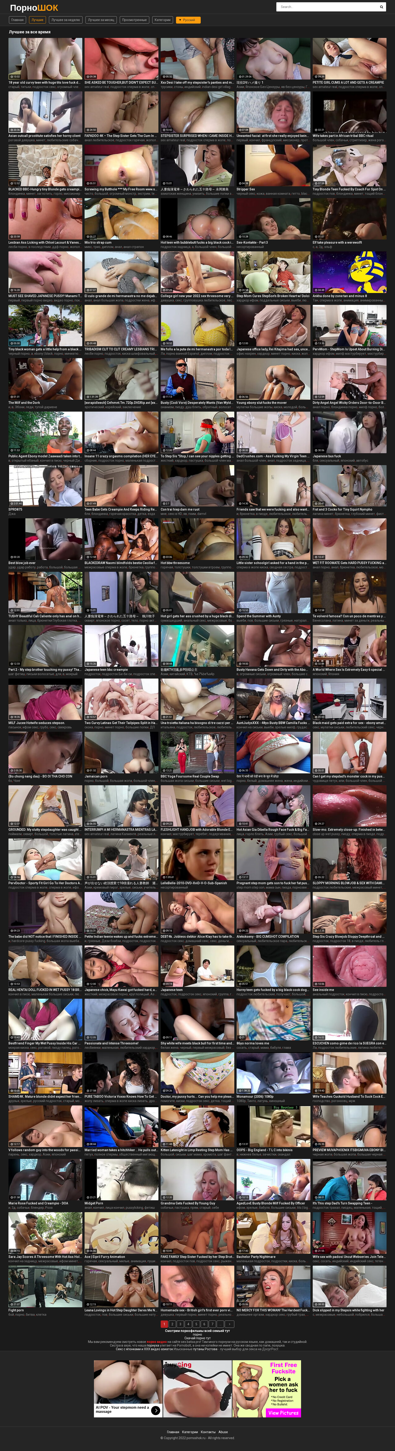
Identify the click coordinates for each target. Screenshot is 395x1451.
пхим (192, 514)
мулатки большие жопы (254, 407)
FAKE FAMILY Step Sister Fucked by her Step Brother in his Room (198, 1257)
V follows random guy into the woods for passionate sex (45, 1150)
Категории (163, 20)
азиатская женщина (176, 193)
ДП (152, 727)
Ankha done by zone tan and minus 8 (340, 296)
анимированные (372, 300)
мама (265, 1047)
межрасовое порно (113, 994)
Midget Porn (94, 1203)
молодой (290, 407)
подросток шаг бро (309, 567)
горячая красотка (122, 514)
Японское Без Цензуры (263, 87)
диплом (107, 247)
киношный (277, 1101)
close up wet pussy (326, 834)
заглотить (44, 193)
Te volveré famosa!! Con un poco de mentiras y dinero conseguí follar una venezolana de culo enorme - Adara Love (350, 616)
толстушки (182, 567)
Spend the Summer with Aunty (259, 616)
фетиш (149, 1207)
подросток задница (175, 247)
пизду (179, 407)
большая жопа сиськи (177, 781)
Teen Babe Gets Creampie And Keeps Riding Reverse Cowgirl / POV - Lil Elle (121, 509)
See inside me (323, 990)
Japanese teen (172, 990)
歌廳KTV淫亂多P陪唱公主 (179, 669)
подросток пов (324, 193)
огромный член (68, 87)
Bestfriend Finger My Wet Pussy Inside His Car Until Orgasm (45, 1043)
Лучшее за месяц (101, 20)
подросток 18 (340, 941)
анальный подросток (328, 994)
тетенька (381, 1261)
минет (40, 140)
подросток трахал (326, 1207)
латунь (262, 1101)
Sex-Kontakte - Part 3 (252, 242)
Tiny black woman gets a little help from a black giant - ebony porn (45, 349)
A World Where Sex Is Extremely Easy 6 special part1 (350, 669)
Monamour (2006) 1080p (255, 1096)
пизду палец (61, 1047)
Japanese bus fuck (327, 456)
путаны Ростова (205, 1349)
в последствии (40, 247)
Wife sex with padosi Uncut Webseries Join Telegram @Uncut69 (350, 1257)
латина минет (323, 514)
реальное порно (231, 1314)
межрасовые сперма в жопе (106, 567)
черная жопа (322, 1154)
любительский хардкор (137, 1047)
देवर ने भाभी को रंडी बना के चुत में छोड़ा (258, 776)
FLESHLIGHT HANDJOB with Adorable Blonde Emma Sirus (198, 829)
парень (13, 1154)
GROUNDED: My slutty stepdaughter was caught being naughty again (45, 829)
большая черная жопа (374, 1154)
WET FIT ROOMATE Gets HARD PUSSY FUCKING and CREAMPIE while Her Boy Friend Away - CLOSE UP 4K (350, 563)
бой (11, 1314)
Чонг (17, 781)
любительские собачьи (64, 140)
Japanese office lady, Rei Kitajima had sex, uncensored (273, 349)
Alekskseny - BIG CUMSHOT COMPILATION (268, 936)
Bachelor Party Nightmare (256, 1257)
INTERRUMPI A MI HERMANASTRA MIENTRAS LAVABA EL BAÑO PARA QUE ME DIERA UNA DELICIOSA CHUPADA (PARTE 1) (121, 829)
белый (252, 781)
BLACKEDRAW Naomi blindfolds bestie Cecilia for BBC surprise (121, 563)
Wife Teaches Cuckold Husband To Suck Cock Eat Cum (350, 1096)
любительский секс (360, 727)
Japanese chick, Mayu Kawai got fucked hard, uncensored (121, 990)
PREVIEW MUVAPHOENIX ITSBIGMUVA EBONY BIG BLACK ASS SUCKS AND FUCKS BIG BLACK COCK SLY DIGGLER (350, 1150)
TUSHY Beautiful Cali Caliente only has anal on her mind (45, 616)
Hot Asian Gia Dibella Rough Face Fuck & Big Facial (273, 829)
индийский (192, 87)
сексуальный (329, 460)
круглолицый (139, 994)
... (220, 1324)
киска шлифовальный (138, 353)
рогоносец (339, 1101)
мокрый (71, 674)
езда (151, 514)
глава (286, 1047)
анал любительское (99, 140)
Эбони (19, 407)
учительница (153, 887)
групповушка (155, 567)
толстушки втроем (206, 567)
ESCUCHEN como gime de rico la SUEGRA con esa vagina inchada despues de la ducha (350, 1043)
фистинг (382, 514)
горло (58, 193)
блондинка (16, 193)
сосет (125, 620)
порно (58, 353)
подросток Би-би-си (117, 674)
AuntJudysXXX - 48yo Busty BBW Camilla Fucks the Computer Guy (273, 723)
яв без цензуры (292, 87)
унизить (198, 193)
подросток (113, 353)
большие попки (137, 727)
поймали (15, 834)
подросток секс (44, 87)
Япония (333, 674)
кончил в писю (51, 460)
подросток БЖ (224, 353)
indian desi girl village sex (220, 87)
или (341, 781)
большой (101, 193)
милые (124, 1261)
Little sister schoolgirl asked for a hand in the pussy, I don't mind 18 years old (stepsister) (273, 563)
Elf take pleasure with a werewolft (337, 242)
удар (12, 567)
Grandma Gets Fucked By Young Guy (188, 1203)
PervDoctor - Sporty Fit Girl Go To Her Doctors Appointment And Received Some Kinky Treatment (45, 883)
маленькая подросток (142, 460)
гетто (296, 193)
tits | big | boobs (308, 1207)
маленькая (110, 1047)
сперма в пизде (363, 834)
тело (134, 620)
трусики (167, 87)
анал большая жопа (108, 300)
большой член (323, 140)
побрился (362, 1314)
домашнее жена (270, 781)
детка (141, 514)
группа (223, 994)
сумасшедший (171, 620)
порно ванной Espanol (182, 353)
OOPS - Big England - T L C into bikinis (265, 1150)
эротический (94, 407)
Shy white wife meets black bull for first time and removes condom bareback (198, 1043)
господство (321, 1101)
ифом (241, 1207)
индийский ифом (306, 781)
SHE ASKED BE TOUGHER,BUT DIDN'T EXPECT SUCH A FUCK (121, 82)
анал (118, 247)
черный (185, 1047)
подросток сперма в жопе (129, 87)
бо (10, 781)
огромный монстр (122, 193)
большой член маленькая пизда (229, 460)
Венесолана (322, 620)
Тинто (251, 1101)
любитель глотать (378, 941)
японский (348, 460)
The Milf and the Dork (24, 403)
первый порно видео (37, 300)
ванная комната (278, 193)
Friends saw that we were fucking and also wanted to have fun (273, 509)
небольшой (345, 1314)
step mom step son (250, 887)
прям (194, 1207)
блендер (37, 1207)
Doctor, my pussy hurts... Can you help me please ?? (198, 1096)
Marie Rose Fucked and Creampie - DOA (38, 1203)
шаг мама (194, 1154)
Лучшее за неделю (65, 20)
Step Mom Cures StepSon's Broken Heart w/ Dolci (273, 296)
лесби (231, 300)
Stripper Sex (246, 189)
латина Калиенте (123, 834)
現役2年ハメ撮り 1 (250, 82)
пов (250, 620)
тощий (377, 1207)
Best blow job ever (22, 563)
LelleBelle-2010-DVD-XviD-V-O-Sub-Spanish (194, 883)
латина (337, 620)
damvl (201, 514)
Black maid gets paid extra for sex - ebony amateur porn (350, 723)
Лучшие (37, 20)
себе (215, 1207)
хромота (209, 1154)
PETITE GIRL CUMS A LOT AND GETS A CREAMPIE (348, 82)
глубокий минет (363, 514)
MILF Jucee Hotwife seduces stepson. (36, 723)
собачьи (342, 140)
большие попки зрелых (223, 193)
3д (321, 247)
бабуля (275, 1047)
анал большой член (251, 460)
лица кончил (114, 1207)
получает (283, 994)
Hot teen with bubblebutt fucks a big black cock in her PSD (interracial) (198, 242)
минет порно (280, 353)
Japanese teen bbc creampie (106, 669)
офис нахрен (246, 353)
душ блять (193, 407)
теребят (201, 834)
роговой (44, 1047)
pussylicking (134, 1207)
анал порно (321, 407)
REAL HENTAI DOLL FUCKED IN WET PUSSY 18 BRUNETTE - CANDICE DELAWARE (45, 990)
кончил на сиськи (250, 727)
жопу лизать (94, 1101)
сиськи (137, 887)
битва (30, 1314)
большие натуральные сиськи (157, 1314)
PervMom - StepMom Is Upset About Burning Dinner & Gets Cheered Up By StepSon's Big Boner (350, 349)
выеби (296, 300)
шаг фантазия (228, 1154)
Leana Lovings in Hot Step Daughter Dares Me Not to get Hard (121, 1310)
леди (29, 407)
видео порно (63, 300)
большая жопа (75, 567)
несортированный (250, 247)
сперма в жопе (331, 300)
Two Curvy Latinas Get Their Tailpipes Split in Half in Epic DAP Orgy (121, 723)
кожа (260, 193)
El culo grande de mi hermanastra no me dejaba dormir (121, 296)
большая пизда (382, 1314)
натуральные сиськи (309, 620)
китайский (177, 674)
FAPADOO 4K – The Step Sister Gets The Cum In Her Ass (121, 136)
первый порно (186, 1314)
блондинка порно (344, 407)
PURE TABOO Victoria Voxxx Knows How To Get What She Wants (121, 1096)
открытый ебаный (25, 460)
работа (42, 567)
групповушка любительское (204, 300)
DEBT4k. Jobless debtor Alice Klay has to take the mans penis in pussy (198, 936)
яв (185, 514)
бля (315, 460)
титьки (26, 87)
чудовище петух (325, 781)
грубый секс (283, 834)
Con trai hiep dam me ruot (180, 509)
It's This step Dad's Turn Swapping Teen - (342, 1203)
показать (81, 300)
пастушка (196, 460)
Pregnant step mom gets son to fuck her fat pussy (273, 883)
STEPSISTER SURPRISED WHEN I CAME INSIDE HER (198, 136)
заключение (132, 407)
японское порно (108, 620)
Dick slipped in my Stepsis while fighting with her (348, 1310)
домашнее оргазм (250, 1314)
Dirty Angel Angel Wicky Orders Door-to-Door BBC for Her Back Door (350, 403)
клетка (41, 1314)
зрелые (125, 887)
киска (296, 353)
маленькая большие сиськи (52, 994)
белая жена (170, 1047)
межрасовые (217, 620)
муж (352, 1101)
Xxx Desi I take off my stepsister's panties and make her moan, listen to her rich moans (198, 82)
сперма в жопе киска (252, 567)
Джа (12, 514)
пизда (286, 887)
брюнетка (247, 514)
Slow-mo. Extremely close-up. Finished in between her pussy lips (350, 829)
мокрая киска (18, 1047)
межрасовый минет (367, 887)
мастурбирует (378, 353)
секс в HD (175, 514)
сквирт (90, 620)
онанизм (167, 407)
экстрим (144, 193)
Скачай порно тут (197, 1338)
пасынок (14, 727)
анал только (17, 620)
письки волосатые (40, 674)
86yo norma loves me (253, 1043)
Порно (22, 7)
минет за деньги (356, 620)
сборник (91, 460)
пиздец (346, 1207)
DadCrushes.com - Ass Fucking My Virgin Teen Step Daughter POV (273, 456)
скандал (284, 1154)
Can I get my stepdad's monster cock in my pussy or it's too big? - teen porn (350, 776)
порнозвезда (302, 887)
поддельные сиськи (275, 300)
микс (88, 247)
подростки (279, 1261)
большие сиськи (266, 620)
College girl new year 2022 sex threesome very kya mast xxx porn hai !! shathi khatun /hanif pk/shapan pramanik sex (198, 296)
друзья (13, 1101)
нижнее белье (250, 1154)
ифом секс (30, 727)
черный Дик (72, 460)
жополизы (154, 140)
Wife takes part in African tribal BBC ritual (343, 136)
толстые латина (61, 834)
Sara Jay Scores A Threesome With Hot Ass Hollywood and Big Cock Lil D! (45, 1257)
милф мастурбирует (351, 353)
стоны (178, 87)
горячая (167, 567)
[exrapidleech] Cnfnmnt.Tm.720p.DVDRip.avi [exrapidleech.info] (121, 403)
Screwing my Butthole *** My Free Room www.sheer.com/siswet (121, 189)
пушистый (155, 1261)
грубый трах (296, 1314)
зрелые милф (285, 727)
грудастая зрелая (310, 727)
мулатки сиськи (332, 727)
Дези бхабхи (111, 941)
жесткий (167, 460)
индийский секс (362, 1261)
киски (180, 1101)
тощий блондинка (378, 193)
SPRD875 (15, 509)
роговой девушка (21, 140)
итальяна (168, 727)
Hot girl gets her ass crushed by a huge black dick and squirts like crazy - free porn (198, 616)
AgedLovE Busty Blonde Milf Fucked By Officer (271, 1203)
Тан (315, 300)
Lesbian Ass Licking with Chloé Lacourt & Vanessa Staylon (45, 242)
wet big (226, 781)
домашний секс (197, 941)
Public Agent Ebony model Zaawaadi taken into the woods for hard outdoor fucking (45, 456)
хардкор (263, 353)
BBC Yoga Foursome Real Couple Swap (190, 776)
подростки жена (137, 300)
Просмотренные (134, 20)
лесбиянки (93, 1047)
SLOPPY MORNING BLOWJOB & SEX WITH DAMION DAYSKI (350, 883)
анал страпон (133, 247)
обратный (210, 407)
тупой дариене (46, 407)
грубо (44, 727)
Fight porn (16, 1310)
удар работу (26, 567)
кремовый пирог (105, 887)
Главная (17, 20)
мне (164, 514)
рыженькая (229, 1261)
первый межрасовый (208, 1047)
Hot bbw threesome (175, 563)
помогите (168, 1101)
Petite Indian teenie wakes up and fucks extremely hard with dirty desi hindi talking (121, 936)
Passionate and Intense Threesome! (112, 1043)
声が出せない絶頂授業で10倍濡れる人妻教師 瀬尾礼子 (121, 883)
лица (32, 620)
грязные (286, 620)
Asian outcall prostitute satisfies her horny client (44, 136)
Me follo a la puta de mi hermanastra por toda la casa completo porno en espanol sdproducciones (198, 349)
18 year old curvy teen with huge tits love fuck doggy (45, 82)
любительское (280, 514)
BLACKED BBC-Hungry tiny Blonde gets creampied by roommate (45, 189)
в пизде (262, 514)
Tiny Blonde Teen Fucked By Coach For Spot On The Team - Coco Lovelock (350, 189)
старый (13, 87)
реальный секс (382, 620)
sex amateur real (97, 87)
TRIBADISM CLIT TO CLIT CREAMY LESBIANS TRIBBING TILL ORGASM (121, 349)
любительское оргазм (233, 727)
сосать (242, 1047)
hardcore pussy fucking (28, 941)
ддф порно (60, 247)
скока (89, 727)
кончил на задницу (22, 1261)
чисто (89, 193)
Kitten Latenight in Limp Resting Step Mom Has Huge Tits (198, 1150)
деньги (223, 941)
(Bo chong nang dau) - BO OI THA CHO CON (40, 776)
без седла (233, 1047)
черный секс (246, 193)
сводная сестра (281, 567)
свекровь (65, 727)
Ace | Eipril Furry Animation (105, 1257)
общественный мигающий (139, 1154)
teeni (155, 193)
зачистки (269, 1154)
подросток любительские (332, 887)
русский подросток (47, 1101)
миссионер (291, 140)
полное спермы (106, 1154)
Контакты (208, 1432)
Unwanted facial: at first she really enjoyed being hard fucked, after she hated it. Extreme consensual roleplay (273, 136)
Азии (240, 87)
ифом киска (81, 887)
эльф (328, 247)
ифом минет (68, 1261)
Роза (49, 1207)
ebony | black (43, 353)
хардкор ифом (247, 300)
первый (242, 140)
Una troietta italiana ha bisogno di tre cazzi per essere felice (198, 723)
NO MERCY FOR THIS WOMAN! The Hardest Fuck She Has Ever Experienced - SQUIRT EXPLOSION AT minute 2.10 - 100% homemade (273, 1310)
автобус (362, 460)
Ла (163, 353)
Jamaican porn (96, 776)
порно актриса (150, 620)
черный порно (19, 353)
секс (178, 300)
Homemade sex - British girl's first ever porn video (198, 1310)
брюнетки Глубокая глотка (57, 620)
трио (96, 247)
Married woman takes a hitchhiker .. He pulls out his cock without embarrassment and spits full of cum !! (121, 1150)
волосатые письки (232, 407)
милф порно (368, 407)
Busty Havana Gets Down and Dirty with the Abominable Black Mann (273, 669)
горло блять (255, 834)
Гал (308, 87)
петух (89, 1154)
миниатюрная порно (80, 353)
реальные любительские (156, 834)
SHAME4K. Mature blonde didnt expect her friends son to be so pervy (45, 1096)
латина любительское (374, 1047)
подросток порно (111, 460)
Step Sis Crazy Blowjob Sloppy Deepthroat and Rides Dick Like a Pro (350, 936)
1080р (241, 1101)
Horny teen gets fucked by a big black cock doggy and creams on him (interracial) (273, 990)
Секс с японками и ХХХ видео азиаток (144, 1349)
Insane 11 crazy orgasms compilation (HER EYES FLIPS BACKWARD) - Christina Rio (121, 456)
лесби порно (17, 247)
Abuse (223, 1432)
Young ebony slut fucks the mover (262, 403)
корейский (113, 407)
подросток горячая (130, 140)
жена (288, 781)
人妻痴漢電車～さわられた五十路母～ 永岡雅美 (195, 189)
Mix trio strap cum (98, 242)
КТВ (190, 674)
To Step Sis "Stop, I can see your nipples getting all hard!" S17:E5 (198, 456)
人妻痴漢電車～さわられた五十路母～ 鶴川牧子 (120, 616)
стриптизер (358, 140)
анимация (351, 300)
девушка (167, 300)
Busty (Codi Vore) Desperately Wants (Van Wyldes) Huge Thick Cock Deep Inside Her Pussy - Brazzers (198, 403)
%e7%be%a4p (204, 674)
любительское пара (307, 514)
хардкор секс (275, 1314)
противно (308, 140)
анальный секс (195, 620)
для (58, 674)
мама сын (273, 887)
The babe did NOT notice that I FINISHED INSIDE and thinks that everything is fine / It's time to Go (45, 936)
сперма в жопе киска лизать (126, 1101)
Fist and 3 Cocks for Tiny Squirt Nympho (342, 509)
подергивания (220, 834)
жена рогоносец (380, 140)
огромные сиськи (253, 674)
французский (272, 140)
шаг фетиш (16, 674)
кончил (254, 140)
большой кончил (306, 834)
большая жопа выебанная (66, 941)
